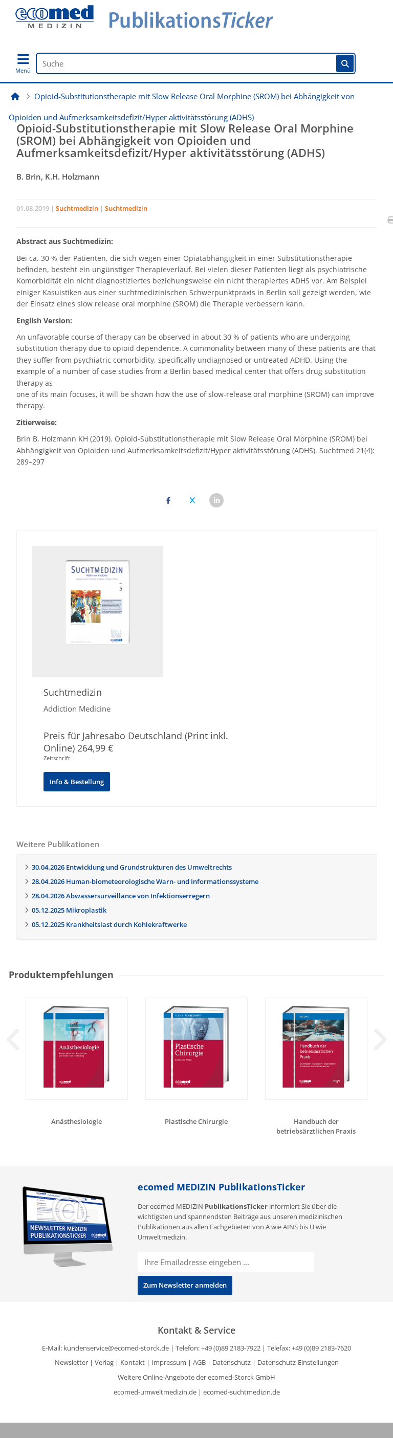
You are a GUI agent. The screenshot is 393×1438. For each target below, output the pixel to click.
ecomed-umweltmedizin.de (155, 1392)
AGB (199, 1362)
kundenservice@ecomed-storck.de (116, 1348)
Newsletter (71, 1362)
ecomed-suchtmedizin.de (241, 1392)
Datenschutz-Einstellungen (298, 1362)
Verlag (104, 1362)
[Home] (15, 96)
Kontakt (132, 1362)
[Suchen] (345, 63)
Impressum (168, 1362)
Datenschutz (231, 1362)
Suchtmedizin (77, 208)
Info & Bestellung (77, 781)
